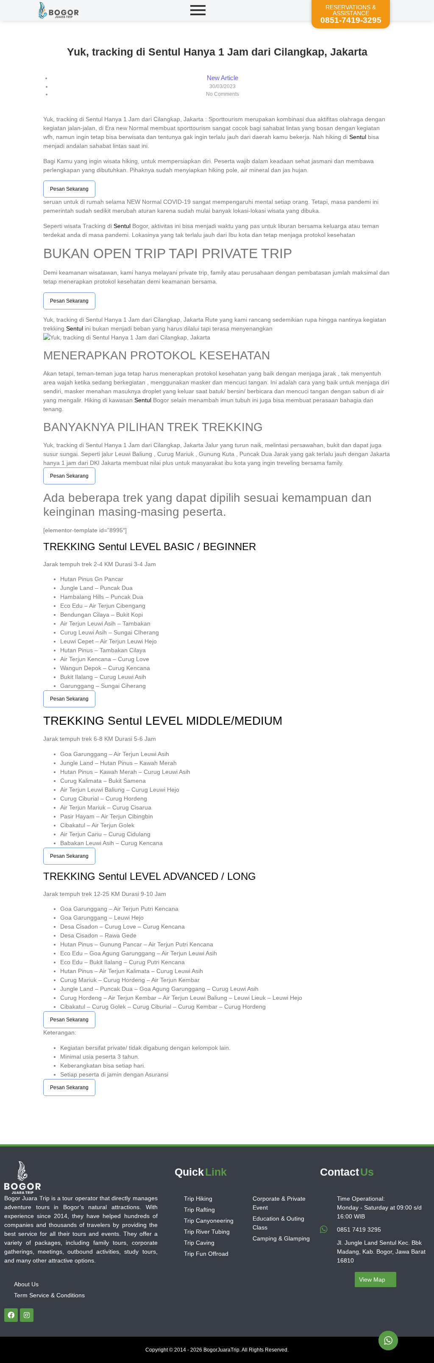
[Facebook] (11, 1315)
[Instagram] (26, 1315)
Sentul (357, 137)
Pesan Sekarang (69, 189)
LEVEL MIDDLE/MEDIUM (212, 720)
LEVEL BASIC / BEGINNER (191, 546)
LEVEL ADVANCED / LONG (191, 876)
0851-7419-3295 (350, 20)
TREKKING (70, 546)
